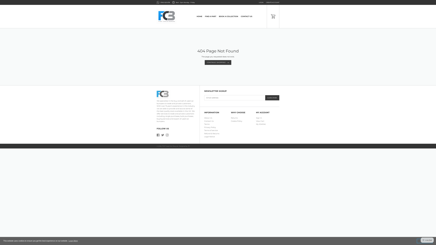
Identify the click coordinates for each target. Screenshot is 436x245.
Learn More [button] (73, 241)
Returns (234, 118)
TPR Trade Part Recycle (170, 146)
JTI (189, 146)
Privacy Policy (210, 127)
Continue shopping (216, 62)
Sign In (259, 118)
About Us (208, 118)
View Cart (260, 121)
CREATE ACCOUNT (272, 2)
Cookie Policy (236, 121)
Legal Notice (209, 137)
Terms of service (211, 130)
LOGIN (261, 2)
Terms (206, 124)
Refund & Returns (211, 133)
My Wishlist (261, 124)
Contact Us (209, 121)
